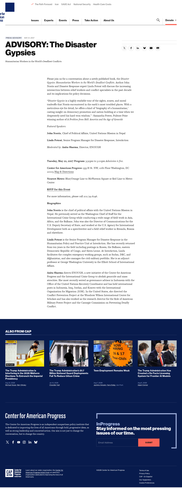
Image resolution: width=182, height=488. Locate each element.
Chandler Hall (54, 385)
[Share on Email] (151, 48)
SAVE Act (66, 4)
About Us (109, 20)
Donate (169, 20)
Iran (57, 4)
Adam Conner (143, 385)
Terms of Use (144, 470)
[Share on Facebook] (131, 48)
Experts (48, 20)
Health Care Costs (102, 4)
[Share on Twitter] (124, 48)
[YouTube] (19, 442)
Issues (35, 20)
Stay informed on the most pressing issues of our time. (133, 428)
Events (63, 20)
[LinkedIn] (30, 442)
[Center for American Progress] (10, 12)
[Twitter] (7, 442)
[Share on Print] (157, 48)
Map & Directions (64, 172)
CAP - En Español (145, 477)
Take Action (91, 20)
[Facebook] (13, 442)
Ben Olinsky (21, 385)
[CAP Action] (14, 473)
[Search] (158, 21)
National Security (82, 4)
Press (75, 20)
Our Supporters (145, 480)
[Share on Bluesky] (144, 48)
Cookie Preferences (146, 483)
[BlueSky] (35, 442)
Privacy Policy (144, 474)
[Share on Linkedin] (137, 48)
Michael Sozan (10, 385)
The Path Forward (43, 4)
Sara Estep (111, 385)
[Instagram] (24, 442)
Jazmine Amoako (100, 385)
